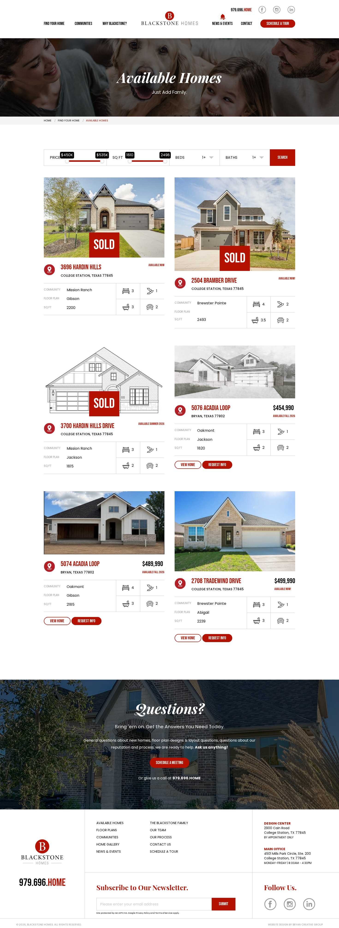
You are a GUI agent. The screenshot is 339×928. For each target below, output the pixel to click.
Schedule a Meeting (169, 762)
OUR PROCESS (161, 837)
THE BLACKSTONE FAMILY (169, 823)
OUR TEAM (158, 830)
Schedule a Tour (278, 23)
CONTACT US (160, 844)
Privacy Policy (143, 913)
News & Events (222, 23)
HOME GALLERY (107, 844)
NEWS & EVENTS (108, 851)
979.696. (241, 10)
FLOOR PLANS (106, 830)
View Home (188, 464)
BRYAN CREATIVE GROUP (308, 924)
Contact (246, 23)
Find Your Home (54, 23)
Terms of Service (163, 913)
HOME (47, 120)
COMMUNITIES (107, 837)
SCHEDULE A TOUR (164, 851)
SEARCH (283, 157)
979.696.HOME (186, 778)
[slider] (67, 161)
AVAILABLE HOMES (110, 823)
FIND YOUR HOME (69, 120)
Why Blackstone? (115, 23)
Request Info (217, 464)
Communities (83, 23)
